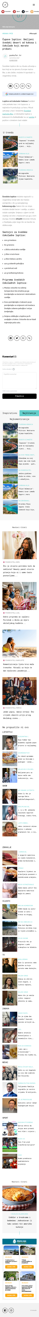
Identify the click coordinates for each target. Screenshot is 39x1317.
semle (31, 117)
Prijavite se (19, 396)
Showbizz (36, 11)
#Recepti (33, 34)
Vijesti (18, 11)
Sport (27, 11)
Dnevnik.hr (8, 11)
